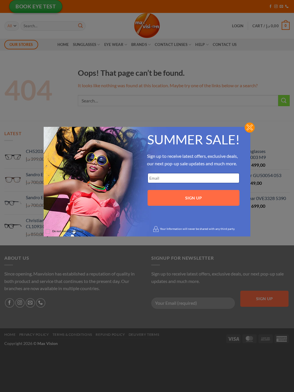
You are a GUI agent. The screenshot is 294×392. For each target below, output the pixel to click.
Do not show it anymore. (68, 231)
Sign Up (193, 197)
